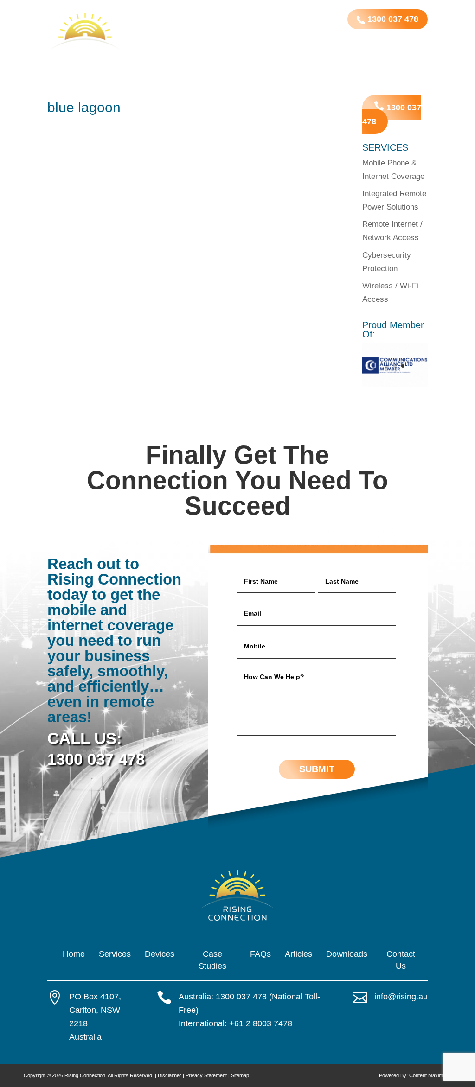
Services (182, 40)
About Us (203, 60)
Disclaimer (169, 1075)
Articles (396, 40)
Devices (275, 40)
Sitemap (240, 1075)
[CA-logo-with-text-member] (395, 384)
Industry (229, 40)
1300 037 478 (391, 19)
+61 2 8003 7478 (260, 1023)
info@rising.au (401, 996)
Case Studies (327, 40)
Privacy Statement (206, 1075)
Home (150, 40)
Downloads (160, 60)
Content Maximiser (430, 1075)
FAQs (366, 40)
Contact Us (245, 60)
